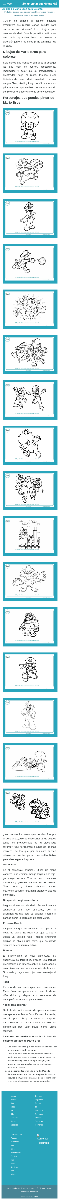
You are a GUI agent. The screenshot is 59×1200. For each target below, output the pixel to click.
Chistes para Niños (14, 1160)
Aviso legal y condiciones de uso (20, 1188)
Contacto (14, 1118)
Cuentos (38, 1096)
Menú (10, 4)
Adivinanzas (16, 1152)
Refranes (39, 1114)
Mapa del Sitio (13, 1110)
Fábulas (14, 1138)
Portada (7, 12)
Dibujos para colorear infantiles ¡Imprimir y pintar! (33, 12)
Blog (12, 1103)
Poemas (38, 1118)
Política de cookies (44, 1188)
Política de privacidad (29, 1192)
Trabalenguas (16, 1134)
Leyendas (39, 1100)
